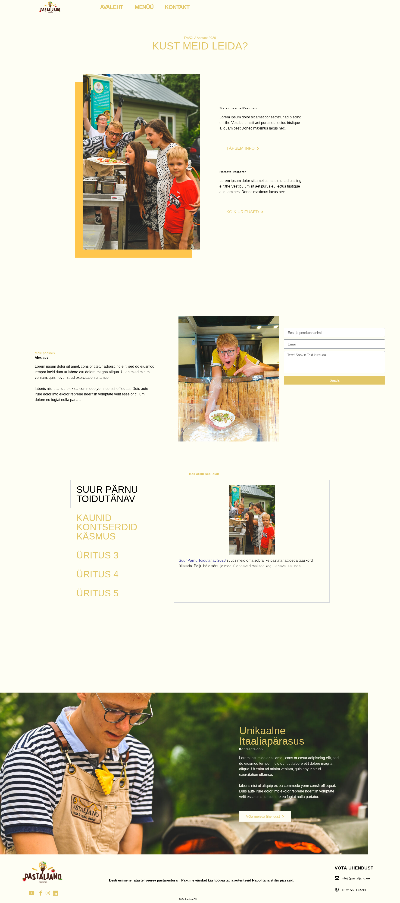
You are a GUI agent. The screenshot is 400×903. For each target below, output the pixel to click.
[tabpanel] (251, 528)
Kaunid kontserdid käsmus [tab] (106, 527)
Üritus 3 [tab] (97, 555)
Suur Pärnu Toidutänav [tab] (107, 494)
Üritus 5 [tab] (97, 593)
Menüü (144, 7)
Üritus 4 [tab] (97, 574)
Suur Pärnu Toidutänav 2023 (202, 560)
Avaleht (111, 7)
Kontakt (177, 7)
